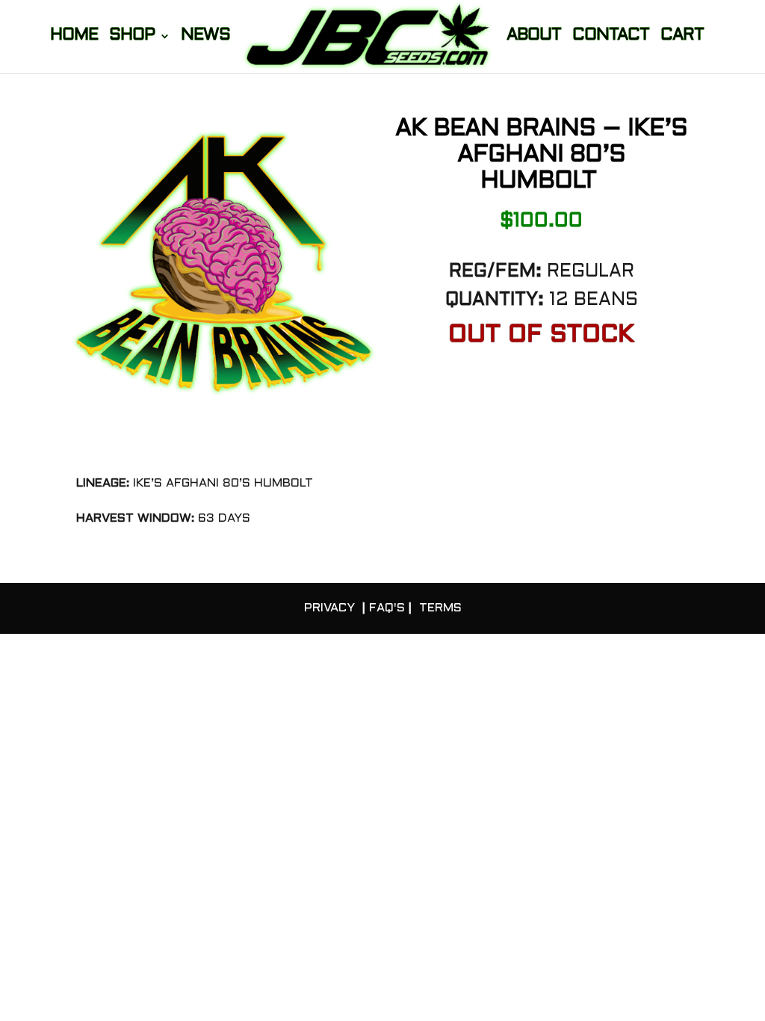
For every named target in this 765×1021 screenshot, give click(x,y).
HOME (74, 37)
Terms (440, 608)
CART (682, 37)
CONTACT (610, 37)
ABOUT (534, 37)
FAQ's (387, 608)
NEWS (205, 37)
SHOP (132, 37)
